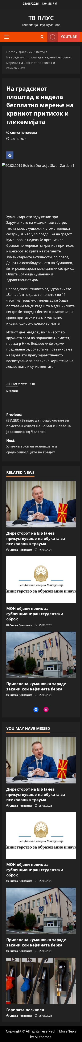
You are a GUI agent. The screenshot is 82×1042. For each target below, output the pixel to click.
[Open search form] (42, 37)
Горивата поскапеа (25, 1009)
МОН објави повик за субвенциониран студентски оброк (34, 613)
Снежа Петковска (23, 133)
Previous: (38, 423)
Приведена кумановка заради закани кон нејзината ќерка (36, 686)
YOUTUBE (69, 36)
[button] (6, 36)
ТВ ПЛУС (41, 18)
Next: (31, 446)
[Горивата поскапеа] (41, 981)
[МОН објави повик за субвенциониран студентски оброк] (41, 579)
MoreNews (67, 1031)
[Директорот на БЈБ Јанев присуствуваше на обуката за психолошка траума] (41, 504)
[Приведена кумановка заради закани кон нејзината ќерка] (41, 655)
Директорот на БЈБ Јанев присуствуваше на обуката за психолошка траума (35, 538)
